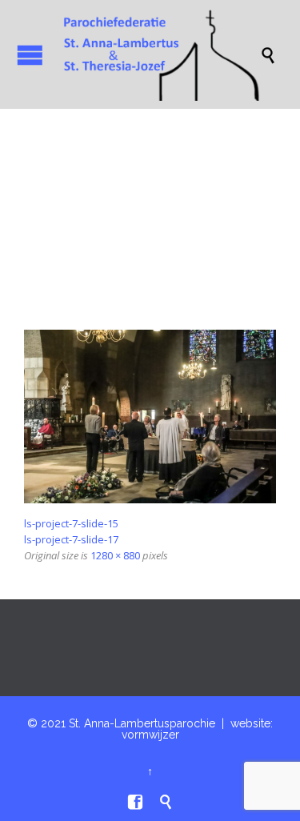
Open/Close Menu (30, 55)
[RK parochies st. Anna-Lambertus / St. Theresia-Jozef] (158, 54)
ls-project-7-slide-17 (71, 539)
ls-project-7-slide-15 (71, 523)
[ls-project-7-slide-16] (150, 416)
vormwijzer (150, 734)
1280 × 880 (115, 555)
